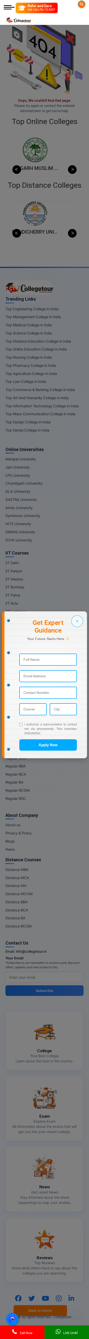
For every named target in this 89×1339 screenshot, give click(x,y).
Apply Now (48, 745)
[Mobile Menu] (9, 7)
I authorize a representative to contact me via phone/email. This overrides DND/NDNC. (50, 729)
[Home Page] (18, 19)
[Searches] (81, 4)
